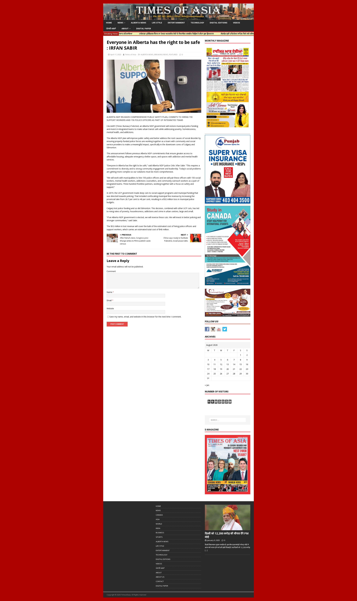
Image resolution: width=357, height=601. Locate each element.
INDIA (158, 528)
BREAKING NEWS (161, 54)
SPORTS (159, 537)
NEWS (120, 22)
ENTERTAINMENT (176, 22)
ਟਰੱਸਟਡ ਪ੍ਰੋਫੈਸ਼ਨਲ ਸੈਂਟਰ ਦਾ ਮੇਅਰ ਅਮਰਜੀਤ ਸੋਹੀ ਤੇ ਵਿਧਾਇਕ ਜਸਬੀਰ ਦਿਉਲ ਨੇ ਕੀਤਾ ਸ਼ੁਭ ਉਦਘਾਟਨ (154, 33)
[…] (206, 550)
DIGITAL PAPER (143, 28)
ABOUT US (160, 577)
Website (110, 308)
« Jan (207, 385)
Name (110, 292)
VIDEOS (236, 22)
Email (109, 300)
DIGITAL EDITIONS (218, 22)
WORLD (159, 524)
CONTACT (160, 581)
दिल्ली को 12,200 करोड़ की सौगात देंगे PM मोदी (227, 535)
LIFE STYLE (157, 22)
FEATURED (173, 54)
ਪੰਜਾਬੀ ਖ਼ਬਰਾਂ (111, 28)
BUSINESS (160, 532)
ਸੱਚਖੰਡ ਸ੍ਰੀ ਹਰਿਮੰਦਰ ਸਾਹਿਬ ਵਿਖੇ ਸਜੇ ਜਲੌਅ (215, 33)
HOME (109, 22)
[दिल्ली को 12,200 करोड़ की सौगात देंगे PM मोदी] (227, 528)
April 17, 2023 (115, 54)
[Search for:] (227, 420)
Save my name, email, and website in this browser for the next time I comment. (145, 316)
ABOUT (125, 28)
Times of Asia (130, 54)
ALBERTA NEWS (138, 22)
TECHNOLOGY (197, 22)
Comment (111, 271)
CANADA (159, 515)
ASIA (158, 519)
